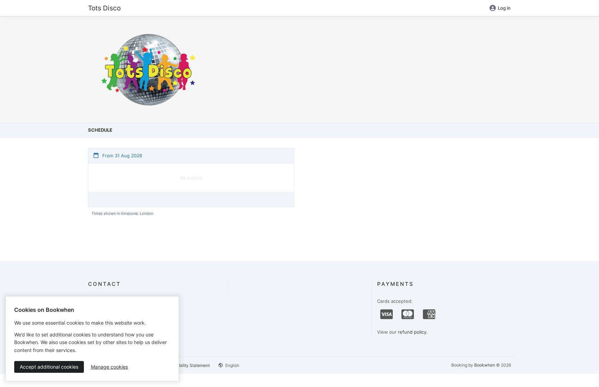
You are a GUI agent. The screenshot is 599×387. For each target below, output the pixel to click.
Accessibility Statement (187, 365)
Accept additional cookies (49, 367)
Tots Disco (104, 8)
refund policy (412, 332)
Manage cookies (109, 367)
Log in (504, 8)
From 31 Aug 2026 (121, 155)
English (231, 365)
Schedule (100, 130)
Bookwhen (484, 365)
